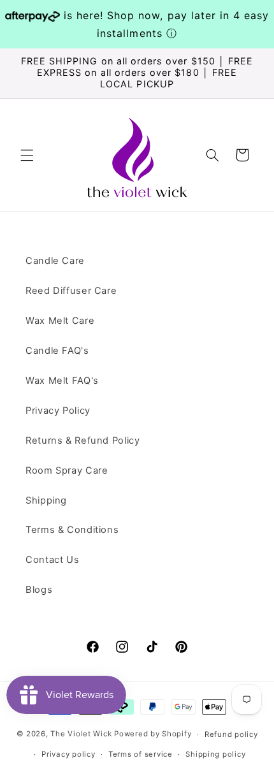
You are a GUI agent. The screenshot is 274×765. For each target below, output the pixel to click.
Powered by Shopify (152, 734)
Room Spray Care (66, 470)
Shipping (46, 500)
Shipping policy (215, 754)
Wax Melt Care (59, 320)
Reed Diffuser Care (71, 290)
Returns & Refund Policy (82, 440)
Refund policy (231, 734)
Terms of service (140, 754)
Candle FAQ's (57, 350)
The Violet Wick (81, 734)
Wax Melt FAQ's (62, 380)
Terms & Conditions (72, 530)
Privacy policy (68, 754)
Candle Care (55, 260)
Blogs (38, 589)
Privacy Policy (57, 410)
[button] (26, 155)
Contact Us (52, 559)
